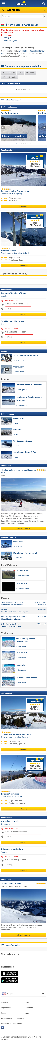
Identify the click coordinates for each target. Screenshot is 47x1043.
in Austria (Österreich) (22, 737)
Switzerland (5, 824)
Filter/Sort (11, 73)
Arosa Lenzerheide (10, 821)
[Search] (43, 3)
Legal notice (6, 1008)
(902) (10, 41)
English (10, 994)
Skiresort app (7, 967)
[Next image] (44, 127)
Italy (2, 324)
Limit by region (11, 77)
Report (22, 315)
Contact (4, 1002)
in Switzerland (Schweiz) (21, 253)
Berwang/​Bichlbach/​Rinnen (14, 293)
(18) (7, 38)
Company (29, 1008)
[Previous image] (3, 127)
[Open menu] (3, 3)
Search (31, 73)
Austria (4, 296)
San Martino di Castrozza (12, 321)
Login (27, 1013)
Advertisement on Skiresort (12, 1018)
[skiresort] (23, 3)
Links (27, 1002)
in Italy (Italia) (17, 194)
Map (21, 73)
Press (3, 1013)
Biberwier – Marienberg (12, 849)
